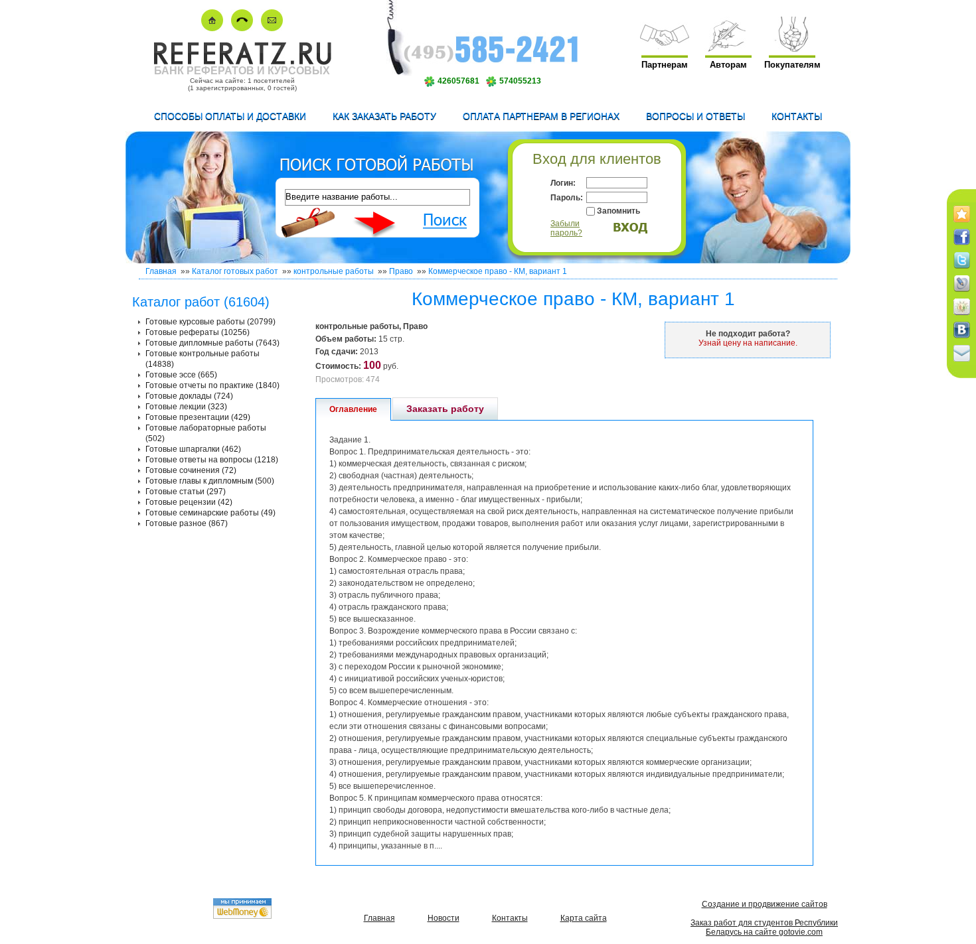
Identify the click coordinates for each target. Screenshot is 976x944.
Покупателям (792, 65)
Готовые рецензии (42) (188, 502)
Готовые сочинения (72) (190, 470)
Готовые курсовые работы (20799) (210, 321)
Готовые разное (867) (186, 523)
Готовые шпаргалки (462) (193, 449)
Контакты (797, 116)
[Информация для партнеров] (664, 49)
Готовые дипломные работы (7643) (212, 343)
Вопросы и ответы (695, 116)
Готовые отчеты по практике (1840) (212, 385)
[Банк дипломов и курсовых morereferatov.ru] (212, 28)
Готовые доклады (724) (189, 396)
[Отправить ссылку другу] (961, 362)
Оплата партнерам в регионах (541, 116)
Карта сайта (583, 918)
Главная (161, 271)
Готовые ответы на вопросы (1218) (211, 459)
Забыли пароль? (566, 228)
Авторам (728, 65)
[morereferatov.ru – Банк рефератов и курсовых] (242, 62)
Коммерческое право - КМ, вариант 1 (497, 271)
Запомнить (618, 211)
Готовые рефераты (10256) (197, 332)
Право (401, 271)
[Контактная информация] (242, 28)
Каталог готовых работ (235, 271)
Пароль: (566, 197)
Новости (443, 918)
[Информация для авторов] (728, 49)
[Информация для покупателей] (792, 49)
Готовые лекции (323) (186, 406)
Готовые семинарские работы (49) (210, 512)
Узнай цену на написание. (747, 343)
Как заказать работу (384, 116)
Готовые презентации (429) (197, 417)
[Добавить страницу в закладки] (961, 223)
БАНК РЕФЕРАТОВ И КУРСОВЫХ (242, 70)
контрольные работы (333, 271)
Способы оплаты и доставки (230, 116)
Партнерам (664, 65)
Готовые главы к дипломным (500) (209, 481)
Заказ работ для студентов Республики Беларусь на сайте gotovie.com (764, 927)
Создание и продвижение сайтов (764, 904)
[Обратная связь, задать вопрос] (272, 28)
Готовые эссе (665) (181, 374)
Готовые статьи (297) (185, 491)
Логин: (563, 183)
